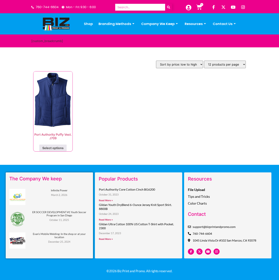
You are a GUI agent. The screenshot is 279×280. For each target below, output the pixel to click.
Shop (88, 23)
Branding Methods (115, 23)
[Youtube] (233, 7)
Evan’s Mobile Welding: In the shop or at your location (59, 235)
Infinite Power (59, 190)
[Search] (168, 7)
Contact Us (222, 23)
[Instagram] (243, 7)
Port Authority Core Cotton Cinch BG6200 (127, 189)
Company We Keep (158, 23)
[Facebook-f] (213, 7)
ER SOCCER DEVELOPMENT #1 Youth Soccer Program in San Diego (59, 213)
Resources (194, 23)
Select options (53, 148)
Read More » (106, 200)
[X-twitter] (223, 7)
